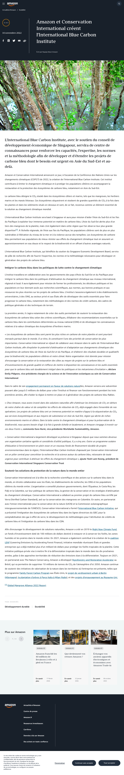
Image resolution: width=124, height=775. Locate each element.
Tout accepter (109, 763)
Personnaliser (60, 763)
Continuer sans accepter (84, 763)
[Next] (21, 638)
